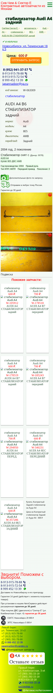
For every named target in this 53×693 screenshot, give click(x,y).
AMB (41, 32)
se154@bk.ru (25, 686)
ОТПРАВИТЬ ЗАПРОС (26, 60)
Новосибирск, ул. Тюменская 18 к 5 (25, 47)
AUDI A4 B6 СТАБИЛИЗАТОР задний (18, 36)
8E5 (31, 32)
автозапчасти (30, 28)
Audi (44, 28)
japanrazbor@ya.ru (15, 84)
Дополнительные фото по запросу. (26, 178)
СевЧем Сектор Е (10, 28)
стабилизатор (17, 32)
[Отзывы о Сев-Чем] (26, 664)
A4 (3, 32)
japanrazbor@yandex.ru (14, 646)
